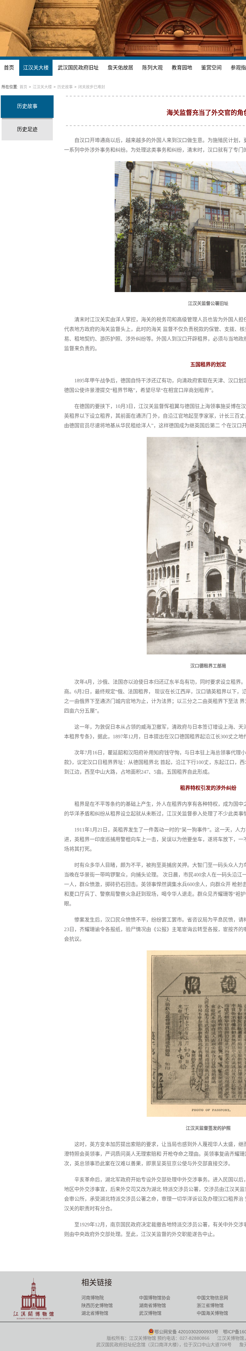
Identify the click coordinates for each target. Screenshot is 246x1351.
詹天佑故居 (120, 67)
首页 (9, 67)
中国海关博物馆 (212, 1313)
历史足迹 (27, 129)
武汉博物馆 (150, 1313)
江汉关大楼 (36, 67)
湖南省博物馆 (152, 1305)
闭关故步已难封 (91, 87)
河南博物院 (92, 1297)
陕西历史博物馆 (97, 1305)
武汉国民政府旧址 (78, 67)
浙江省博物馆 (210, 1305)
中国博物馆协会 (154, 1297)
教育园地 (182, 67)
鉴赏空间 (211, 67)
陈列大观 (152, 67)
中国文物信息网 (212, 1297)
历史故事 (65, 87)
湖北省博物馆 (94, 1313)
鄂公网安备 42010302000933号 (186, 1331)
